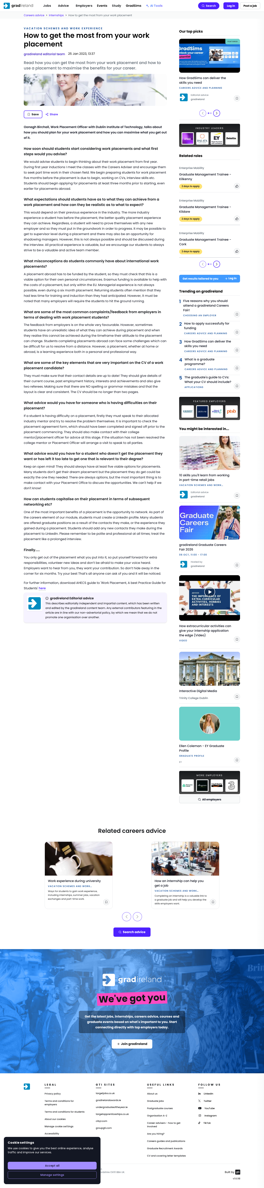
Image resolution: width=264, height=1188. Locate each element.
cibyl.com (101, 1121)
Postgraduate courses (160, 1108)
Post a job (250, 6)
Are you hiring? (155, 1134)
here (42, 588)
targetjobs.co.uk (105, 1093)
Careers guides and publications (166, 1141)
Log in (231, 6)
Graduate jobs (155, 1101)
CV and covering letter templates (166, 1156)
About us (152, 1093)
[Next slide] (216, 113)
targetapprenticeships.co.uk (112, 1114)
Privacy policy (53, 1093)
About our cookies (55, 1119)
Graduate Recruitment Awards (165, 1148)
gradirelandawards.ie (108, 1100)
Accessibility (52, 1133)
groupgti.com (104, 1128)
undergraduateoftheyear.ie (112, 1107)
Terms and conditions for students (65, 1112)
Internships (56, 15)
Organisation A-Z (157, 1115)
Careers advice (34, 15)
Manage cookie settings (59, 1126)
